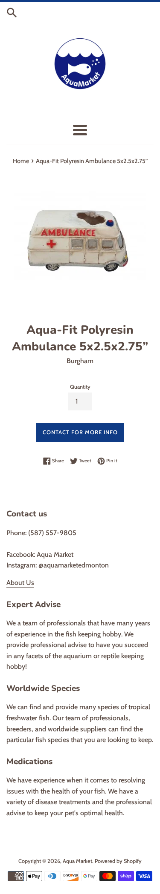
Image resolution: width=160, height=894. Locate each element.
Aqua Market (77, 861)
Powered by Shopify (118, 861)
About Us (20, 583)
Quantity (80, 387)
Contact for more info (80, 432)
